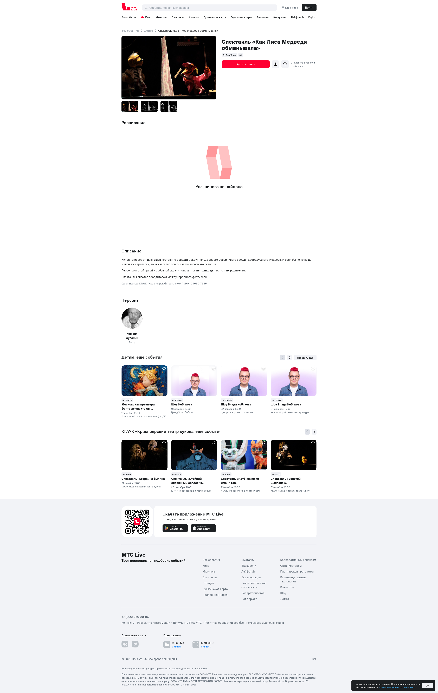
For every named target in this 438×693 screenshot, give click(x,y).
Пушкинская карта (215, 17)
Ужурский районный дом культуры (290, 412)
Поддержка (249, 599)
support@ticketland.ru (155, 684)
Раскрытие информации (153, 622)
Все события (129, 17)
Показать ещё (305, 357)
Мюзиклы (161, 17)
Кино (148, 17)
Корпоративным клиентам (298, 560)
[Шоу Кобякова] (194, 380)
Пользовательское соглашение (253, 585)
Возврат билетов (253, 593)
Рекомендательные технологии (293, 579)
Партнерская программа (297, 571)
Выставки (263, 17)
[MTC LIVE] (129, 6)
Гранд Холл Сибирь (182, 412)
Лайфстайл (297, 17)
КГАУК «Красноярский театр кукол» (141, 486)
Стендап (194, 17)
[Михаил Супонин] (132, 318)
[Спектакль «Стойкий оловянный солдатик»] (194, 455)
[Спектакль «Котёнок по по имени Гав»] (244, 455)
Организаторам (291, 565)
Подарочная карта (241, 17)
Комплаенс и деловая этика (265, 622)
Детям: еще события (142, 357)
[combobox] (213, 7)
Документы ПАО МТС (187, 622)
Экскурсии (279, 17)
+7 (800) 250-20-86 (135, 617)
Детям (148, 30)
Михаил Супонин (132, 336)
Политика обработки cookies (224, 622)
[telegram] (135, 644)
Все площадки (251, 577)
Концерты (287, 587)
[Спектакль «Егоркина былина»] (144, 455)
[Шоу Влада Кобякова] (244, 380)
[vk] (124, 644)
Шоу (283, 593)
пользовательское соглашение (396, 687)
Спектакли (178, 17)
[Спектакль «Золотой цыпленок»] (294, 455)
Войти (309, 7)
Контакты (127, 622)
